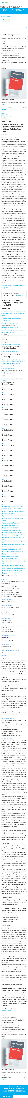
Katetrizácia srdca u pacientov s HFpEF (9, 327)
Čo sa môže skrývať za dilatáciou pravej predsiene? (14, 566)
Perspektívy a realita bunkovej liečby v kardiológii (13, 553)
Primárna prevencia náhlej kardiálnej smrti (12, 549)
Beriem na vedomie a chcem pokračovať (19, 10)
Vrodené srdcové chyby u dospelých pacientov (13, 551)
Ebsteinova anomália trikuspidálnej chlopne (12, 570)
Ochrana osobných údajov (9, 1088)
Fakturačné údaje (20, 1088)
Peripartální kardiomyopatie (9, 513)
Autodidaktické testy (5, 120)
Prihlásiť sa (20, 295)
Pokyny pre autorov (5, 119)
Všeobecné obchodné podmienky (16, 1086)
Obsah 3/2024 (4, 114)
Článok (2, 113)
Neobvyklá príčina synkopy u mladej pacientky (11, 372)
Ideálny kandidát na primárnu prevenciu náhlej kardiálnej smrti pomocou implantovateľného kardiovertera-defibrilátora (12, 508)
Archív (2, 115)
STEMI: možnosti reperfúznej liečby (10, 528)
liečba (6, 287)
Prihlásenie (3, 16)
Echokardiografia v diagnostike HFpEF (9, 323)
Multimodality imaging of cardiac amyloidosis (13, 565)
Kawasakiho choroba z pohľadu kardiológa (12, 532)
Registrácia (8, 16)
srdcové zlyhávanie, (5, 285)
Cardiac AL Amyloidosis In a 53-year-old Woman (13, 511)
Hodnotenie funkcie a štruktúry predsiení (10, 351)
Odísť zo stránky (5, 10)
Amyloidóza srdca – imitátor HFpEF (9, 341)
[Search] (26, 27)
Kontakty (6, 1086)
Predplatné (3, 109)
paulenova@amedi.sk (6, 1010)
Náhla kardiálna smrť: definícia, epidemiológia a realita (14, 534)
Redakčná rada (4, 117)
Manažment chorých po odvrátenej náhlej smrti (13, 547)
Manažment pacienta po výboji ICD (10, 535)
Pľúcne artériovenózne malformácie (10, 525)
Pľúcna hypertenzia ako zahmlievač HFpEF (10, 344)
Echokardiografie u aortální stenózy (10, 527)
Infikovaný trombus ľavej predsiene (10, 558)
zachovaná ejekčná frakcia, (16, 285)
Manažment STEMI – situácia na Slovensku (12, 530)
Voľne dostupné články (6, 116)
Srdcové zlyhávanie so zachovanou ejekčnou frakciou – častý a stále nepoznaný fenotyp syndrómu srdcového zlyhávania (13, 313)
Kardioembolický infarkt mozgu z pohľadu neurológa (14, 560)
